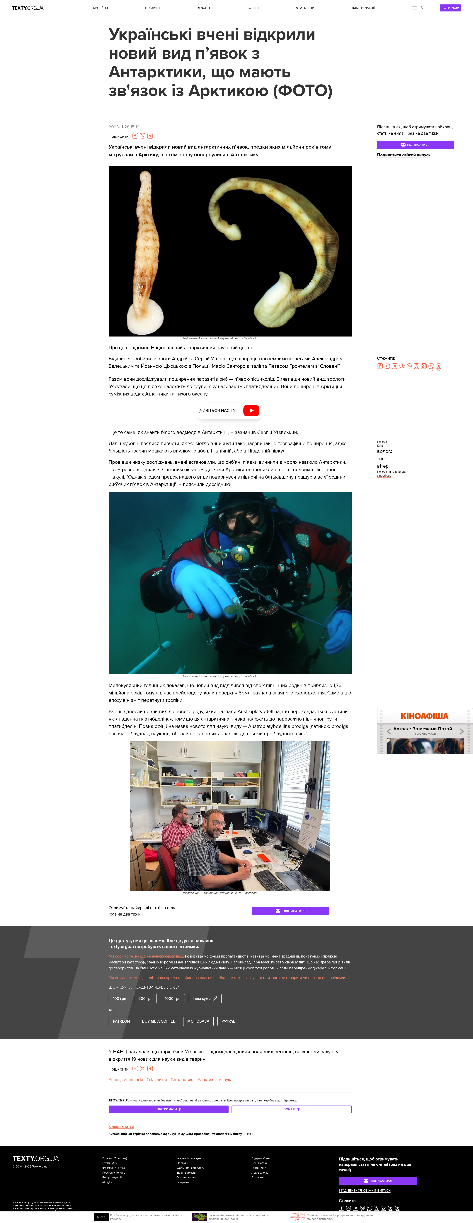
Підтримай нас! (261, 1158)
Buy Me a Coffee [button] (158, 1021)
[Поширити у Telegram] (150, 136)
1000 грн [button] (173, 998)
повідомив (138, 348)
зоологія (134, 1079)
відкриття (158, 1079)
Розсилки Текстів (113, 1173)
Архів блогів (259, 1173)
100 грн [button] (119, 998)
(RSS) (114, 1163)
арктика (208, 1079)
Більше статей (121, 1127)
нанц (116, 1079)
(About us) (120, 1158)
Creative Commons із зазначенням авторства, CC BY (50, 1205)
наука (226, 1079)
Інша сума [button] (202, 998)
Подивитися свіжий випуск (404, 155)
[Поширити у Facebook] (135, 136)
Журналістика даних (190, 1158)
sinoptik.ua (384, 475)
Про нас (107, 1158)
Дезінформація (187, 1173)
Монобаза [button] (198, 1021)
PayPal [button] (228, 1021)
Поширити (119, 136)
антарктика (184, 1079)
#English (107, 1182)
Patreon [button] (121, 1021)
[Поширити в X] (142, 136)
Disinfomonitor (186, 1177)
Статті (106, 1163)
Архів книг (258, 1177)
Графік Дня (258, 1168)
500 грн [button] (145, 998)
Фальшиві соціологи (191, 1168)
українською (38, 1208)
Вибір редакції (112, 1177)
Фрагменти (109, 1168)
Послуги (182, 1163)
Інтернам (183, 1182)
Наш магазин (260, 1163)
